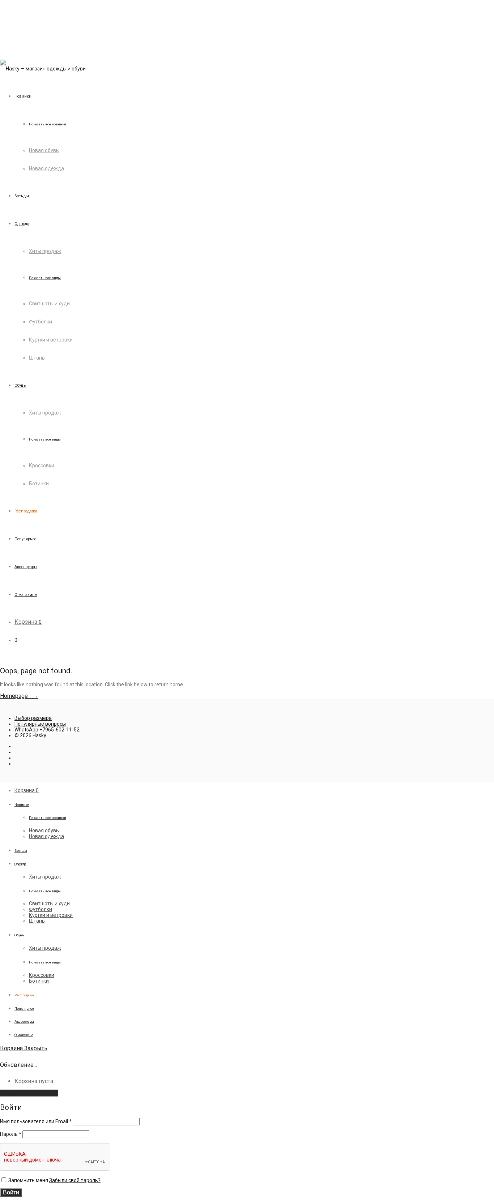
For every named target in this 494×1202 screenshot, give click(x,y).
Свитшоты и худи (49, 303)
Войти (11, 1192)
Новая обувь (44, 150)
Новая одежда (46, 168)
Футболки (40, 322)
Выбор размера (33, 718)
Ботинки (39, 483)
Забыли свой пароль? (75, 1180)
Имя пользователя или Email (36, 1121)
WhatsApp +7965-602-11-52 (47, 730)
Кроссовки (41, 465)
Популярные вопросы (40, 724)
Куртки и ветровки (51, 340)
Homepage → (19, 695)
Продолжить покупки (29, 1093)
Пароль (10, 1134)
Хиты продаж (45, 251)
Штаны (37, 358)
